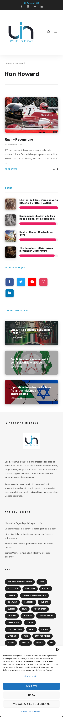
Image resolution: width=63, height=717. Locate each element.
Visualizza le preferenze (31, 703)
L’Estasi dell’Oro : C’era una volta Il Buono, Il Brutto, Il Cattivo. (38, 201)
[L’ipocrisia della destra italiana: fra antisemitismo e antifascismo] (31, 392)
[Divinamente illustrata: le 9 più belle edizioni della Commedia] (10, 220)
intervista (13, 622)
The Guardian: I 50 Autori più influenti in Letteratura (36, 249)
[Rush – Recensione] (31, 115)
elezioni (28, 602)
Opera (39, 642)
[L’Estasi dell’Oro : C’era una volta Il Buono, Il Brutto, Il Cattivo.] (10, 204)
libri (31, 629)
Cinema (11, 595)
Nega (31, 695)
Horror (27, 615)
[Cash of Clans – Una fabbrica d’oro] (10, 236)
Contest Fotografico (34, 595)
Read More (11, 169)
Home (8, 63)
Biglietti (30, 588)
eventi (11, 609)
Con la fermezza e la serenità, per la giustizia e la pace (31, 529)
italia (30, 622)
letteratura (15, 629)
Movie (11, 642)
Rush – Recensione (19, 139)
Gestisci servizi (30, 676)
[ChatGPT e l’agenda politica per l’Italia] (31, 333)
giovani (12, 615)
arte (41, 581)
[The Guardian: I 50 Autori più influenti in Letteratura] (10, 252)
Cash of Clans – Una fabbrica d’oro (36, 233)
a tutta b (13, 588)
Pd (51, 642)
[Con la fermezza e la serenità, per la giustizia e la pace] (31, 363)
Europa (44, 602)
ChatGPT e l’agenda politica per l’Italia (23, 523)
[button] (58, 649)
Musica (25, 642)
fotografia (40, 609)
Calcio (45, 588)
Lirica (44, 629)
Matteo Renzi (42, 636)
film (24, 609)
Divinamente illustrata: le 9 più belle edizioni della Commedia (37, 217)
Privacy (37, 711)
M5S (26, 636)
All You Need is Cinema (20, 581)
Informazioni (46, 615)
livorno (12, 636)
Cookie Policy (27, 711)
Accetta (32, 686)
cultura (12, 602)
